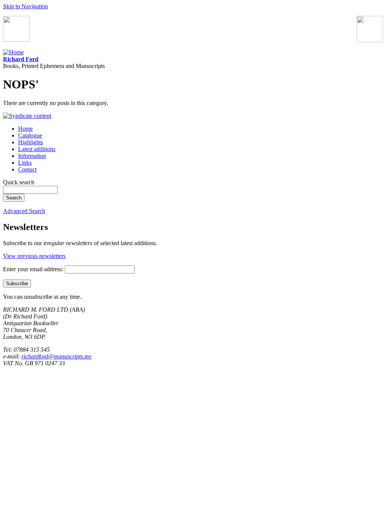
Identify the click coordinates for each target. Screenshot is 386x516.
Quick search (18, 182)
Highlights (30, 142)
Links (25, 162)
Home (25, 128)
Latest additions (36, 149)
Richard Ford (20, 59)
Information (32, 156)
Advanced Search (24, 211)
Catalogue (30, 135)
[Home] (13, 52)
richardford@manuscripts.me (56, 356)
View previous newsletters (34, 256)
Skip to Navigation (25, 6)
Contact (27, 169)
